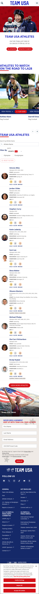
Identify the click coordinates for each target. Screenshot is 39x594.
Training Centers (7, 528)
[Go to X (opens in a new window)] (9, 481)
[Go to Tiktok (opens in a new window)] (19, 481)
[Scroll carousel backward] (33, 131)
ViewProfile (6, 112)
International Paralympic (29, 523)
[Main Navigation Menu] (37, 3)
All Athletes (12, 49)
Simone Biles (14, 168)
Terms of (18, 456)
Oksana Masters (16, 291)
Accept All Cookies (19, 590)
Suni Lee (12, 250)
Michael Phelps (15, 317)
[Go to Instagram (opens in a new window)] (14, 481)
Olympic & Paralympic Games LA (29, 547)
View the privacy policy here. (22, 576)
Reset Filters (9, 160)
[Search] (2, 3)
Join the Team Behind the (29, 493)
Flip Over (21, 112)
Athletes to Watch (25, 49)
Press (7, 532)
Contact (6, 550)
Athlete (8, 499)
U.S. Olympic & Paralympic (10, 503)
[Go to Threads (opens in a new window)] (29, 481)
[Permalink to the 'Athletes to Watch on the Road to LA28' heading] (33, 68)
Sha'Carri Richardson (17, 339)
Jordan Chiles (14, 188)
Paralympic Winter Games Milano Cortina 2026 (28, 542)
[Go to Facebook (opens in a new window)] (4, 481)
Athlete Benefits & (10, 543)
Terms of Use (5, 453)
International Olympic (29, 518)
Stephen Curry (15, 209)
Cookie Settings (19, 580)
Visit (3, 495)
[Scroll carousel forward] (37, 131)
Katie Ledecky (15, 230)
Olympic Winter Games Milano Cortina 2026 (28, 537)
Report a (8, 507)
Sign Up (19, 461)
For (6, 539)
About (5, 522)
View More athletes (19, 385)
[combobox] (15, 151)
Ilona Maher (14, 271)
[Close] (36, 566)
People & (8, 525)
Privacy (6, 456)
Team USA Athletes (8, 492)
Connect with (26, 507)
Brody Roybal (14, 360)
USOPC (8, 547)
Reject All (19, 585)
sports (9, 148)
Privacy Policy (27, 451)
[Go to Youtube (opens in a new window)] (24, 481)
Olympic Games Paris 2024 (29, 527)
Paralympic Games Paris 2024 (28, 531)
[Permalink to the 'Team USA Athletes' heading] (30, 135)
